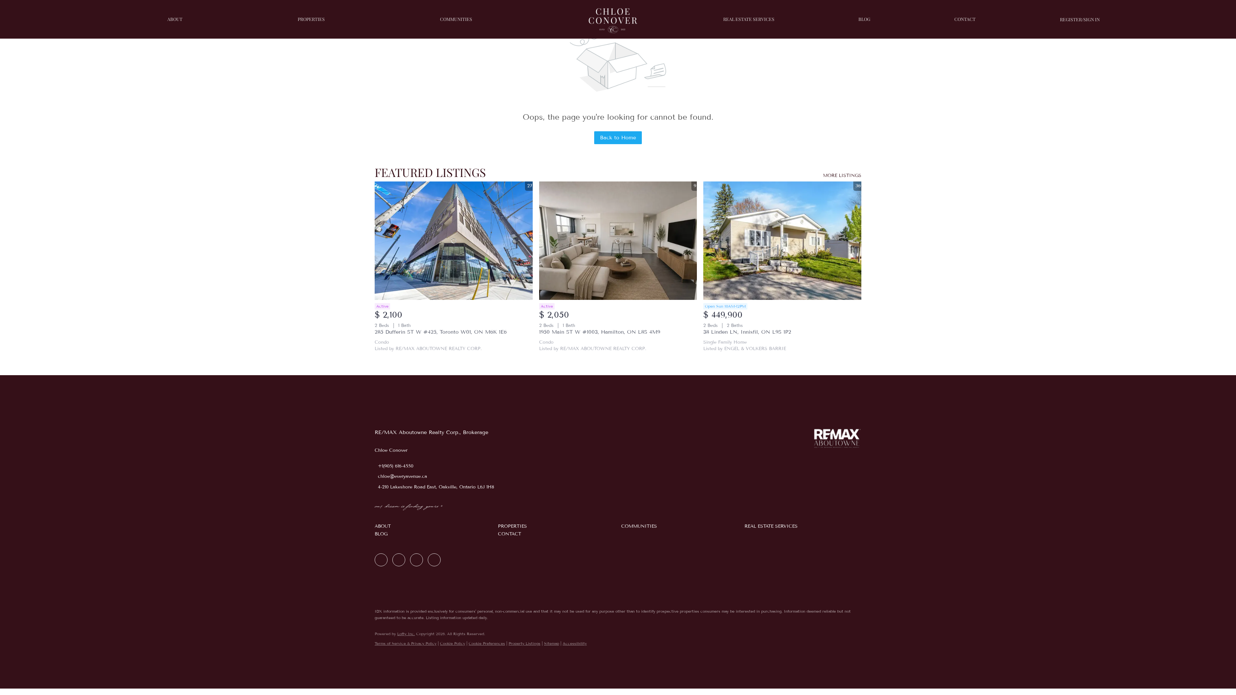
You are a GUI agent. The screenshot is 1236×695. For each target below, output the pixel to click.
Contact (965, 19)
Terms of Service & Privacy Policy (405, 643)
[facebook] (381, 559)
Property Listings (524, 643)
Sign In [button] (1091, 19)
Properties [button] (311, 19)
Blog (864, 19)
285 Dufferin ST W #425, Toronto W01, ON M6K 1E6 (441, 332)
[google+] (434, 559)
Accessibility (575, 643)
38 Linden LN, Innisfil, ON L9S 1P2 (747, 332)
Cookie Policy (452, 643)
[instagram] (416, 559)
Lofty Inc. (406, 633)
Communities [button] (456, 19)
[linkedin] (398, 559)
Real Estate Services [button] (748, 19)
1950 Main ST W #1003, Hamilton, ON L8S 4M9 (599, 332)
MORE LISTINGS (842, 175)
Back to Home (618, 137)
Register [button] (1071, 19)
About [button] (175, 19)
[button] (433, 526)
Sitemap (551, 643)
